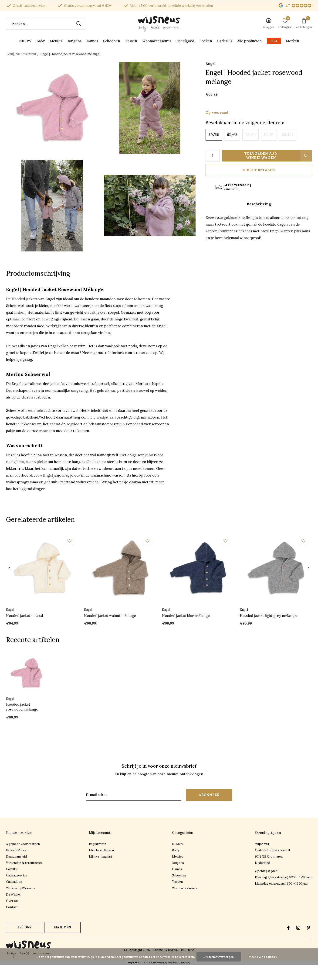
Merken (292, 41)
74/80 (250, 134)
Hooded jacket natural (24, 615)
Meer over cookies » (263, 956)
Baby (41, 41)
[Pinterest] (308, 928)
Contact (12, 907)
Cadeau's (224, 41)
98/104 (287, 134)
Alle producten (249, 41)
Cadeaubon (14, 882)
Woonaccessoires (156, 41)
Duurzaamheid (16, 857)
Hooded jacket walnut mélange (110, 615)
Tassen (131, 41)
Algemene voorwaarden (23, 844)
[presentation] (9, 568)
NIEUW (25, 41)
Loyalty (11, 869)
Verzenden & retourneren (24, 863)
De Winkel (13, 894)
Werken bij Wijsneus (20, 888)
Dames (92, 41)
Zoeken (78, 24)
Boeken (205, 41)
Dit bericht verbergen (218, 956)
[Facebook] (288, 928)
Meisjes (56, 41)
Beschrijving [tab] (259, 204)
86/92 (269, 134)
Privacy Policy (16, 850)
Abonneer (209, 795)
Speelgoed (185, 41)
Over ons (12, 901)
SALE (273, 41)
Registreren (97, 844)
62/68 (232, 134)
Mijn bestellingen (101, 850)
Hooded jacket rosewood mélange (22, 706)
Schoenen (111, 41)
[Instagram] (298, 928)
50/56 (214, 134)
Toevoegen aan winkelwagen (261, 155)
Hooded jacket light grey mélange (268, 615)
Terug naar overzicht (21, 54)
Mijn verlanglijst (100, 857)
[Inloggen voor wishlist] (306, 155)
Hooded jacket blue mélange (186, 615)
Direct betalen (259, 170)
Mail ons (62, 927)
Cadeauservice (16, 875)
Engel (210, 63)
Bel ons (24, 927)
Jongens (74, 41)
